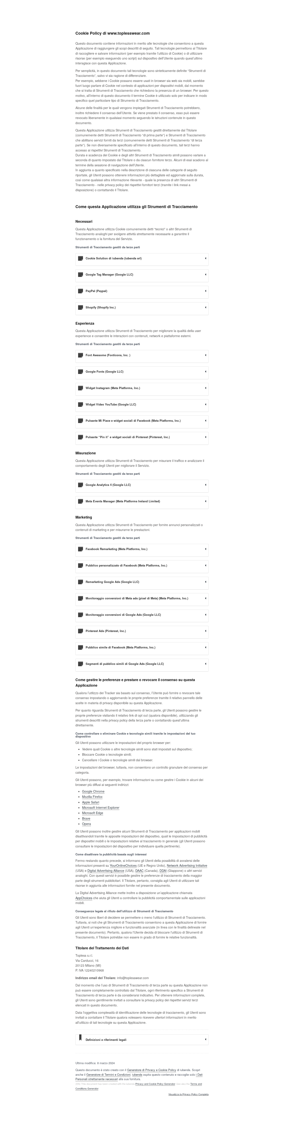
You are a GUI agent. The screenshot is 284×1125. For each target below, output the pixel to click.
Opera (86, 823)
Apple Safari (90, 802)
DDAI (163, 870)
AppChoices (83, 898)
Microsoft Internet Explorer (100, 807)
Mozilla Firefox (92, 796)
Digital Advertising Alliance (105, 870)
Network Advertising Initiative (187, 865)
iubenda (137, 1074)
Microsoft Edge (92, 813)
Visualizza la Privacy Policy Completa (188, 1094)
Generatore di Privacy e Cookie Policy (151, 1070)
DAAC (139, 870)
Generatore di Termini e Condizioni (108, 1074)
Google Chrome (93, 791)
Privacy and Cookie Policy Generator (155, 1083)
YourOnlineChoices (123, 865)
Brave (86, 818)
